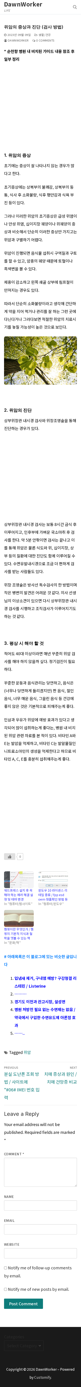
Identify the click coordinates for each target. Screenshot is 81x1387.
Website (12, 1244)
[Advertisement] (40, 109)
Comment (14, 1153)
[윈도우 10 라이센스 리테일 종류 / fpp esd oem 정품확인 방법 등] (53, 879)
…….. (19, 1033)
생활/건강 (44, 35)
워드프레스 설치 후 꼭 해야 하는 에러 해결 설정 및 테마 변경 (18, 894)
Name (9, 1196)
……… (20, 994)
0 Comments (45, 40)
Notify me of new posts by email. (38, 1289)
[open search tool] (75, 7)
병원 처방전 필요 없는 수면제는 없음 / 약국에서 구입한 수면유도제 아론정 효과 (45, 1017)
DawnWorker (23, 4)
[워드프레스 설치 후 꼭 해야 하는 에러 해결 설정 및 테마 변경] (19, 879)
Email (9, 1220)
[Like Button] (9, 856)
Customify (42, 1377)
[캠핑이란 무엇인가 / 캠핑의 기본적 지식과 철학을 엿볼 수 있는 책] (19, 918)
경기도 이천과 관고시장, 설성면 (39, 1001)
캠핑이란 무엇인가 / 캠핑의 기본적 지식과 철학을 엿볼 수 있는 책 (19, 933)
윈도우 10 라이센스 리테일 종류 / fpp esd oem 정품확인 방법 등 (53, 894)
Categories (14, 1336)
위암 (27, 1052)
